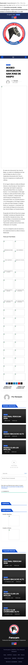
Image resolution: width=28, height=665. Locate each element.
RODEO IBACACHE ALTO (13, 434)
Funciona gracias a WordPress (10, 649)
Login (25, 473)
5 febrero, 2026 (9, 597)
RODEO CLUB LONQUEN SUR (20, 387)
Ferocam (14, 48)
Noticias (8, 64)
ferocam (16, 80)
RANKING (14, 658)
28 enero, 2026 (9, 614)
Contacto (15, 654)
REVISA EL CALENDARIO (11, 661)
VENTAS (20, 661)
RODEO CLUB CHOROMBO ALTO (11, 611)
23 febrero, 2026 (9, 581)
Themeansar (14, 651)
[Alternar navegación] (13, 57)
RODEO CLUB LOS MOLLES (11, 448)
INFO (19, 654)
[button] (23, 57)
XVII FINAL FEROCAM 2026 (12, 417)
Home (5, 654)
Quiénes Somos (7, 658)
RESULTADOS (21, 658)
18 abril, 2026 (8, 565)
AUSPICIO (9, 654)
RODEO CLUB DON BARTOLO (7, 387)
